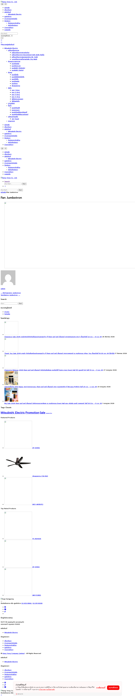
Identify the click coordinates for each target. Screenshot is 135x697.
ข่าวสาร (6, 312)
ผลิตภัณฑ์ (7, 12)
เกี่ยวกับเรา (7, 10)
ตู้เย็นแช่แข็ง (16, 101)
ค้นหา (24, 184)
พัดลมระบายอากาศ (14, 61)
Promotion (32, 413)
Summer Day (49, 413)
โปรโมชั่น (7, 314)
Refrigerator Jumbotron (11, 293)
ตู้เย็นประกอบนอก (17, 99)
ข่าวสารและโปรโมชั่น (10, 19)
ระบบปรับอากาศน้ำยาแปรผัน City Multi (24, 59)
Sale (42, 413)
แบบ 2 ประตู (16, 92)
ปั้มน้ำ (9, 106)
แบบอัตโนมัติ (16, 108)
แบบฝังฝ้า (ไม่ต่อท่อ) (18, 68)
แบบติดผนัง (15, 64)
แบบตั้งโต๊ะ (15, 75)
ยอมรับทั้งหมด (113, 688)
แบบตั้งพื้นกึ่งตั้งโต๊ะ (18, 77)
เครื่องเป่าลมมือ (13, 117)
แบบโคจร (15, 83)
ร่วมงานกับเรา (8, 28)
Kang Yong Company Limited (13, 653)
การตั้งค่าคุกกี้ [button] (100, 688)
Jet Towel (15, 119)
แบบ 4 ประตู (16, 97)
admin (3, 289)
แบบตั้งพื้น (15, 79)
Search (7, 181)
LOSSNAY (11, 103)
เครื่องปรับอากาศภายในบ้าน (20, 53)
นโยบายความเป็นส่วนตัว (47, 689)
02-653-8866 (26, 603)
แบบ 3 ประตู (16, 95)
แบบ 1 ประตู (15, 90)
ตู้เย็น (9, 88)
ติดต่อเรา (7, 21)
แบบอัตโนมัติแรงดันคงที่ (19, 112)
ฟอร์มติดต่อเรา (13, 25)
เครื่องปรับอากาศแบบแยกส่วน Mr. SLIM (25, 57)
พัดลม (10, 72)
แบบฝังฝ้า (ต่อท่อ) (18, 70)
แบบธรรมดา (16, 110)
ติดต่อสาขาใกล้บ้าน (14, 23)
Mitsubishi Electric (14, 14)
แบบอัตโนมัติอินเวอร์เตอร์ (20, 114)
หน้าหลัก (7, 8)
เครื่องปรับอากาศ (13, 50)
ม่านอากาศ (11, 121)
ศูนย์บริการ (7, 16)
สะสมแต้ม (7, 30)
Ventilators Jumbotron (10, 295)
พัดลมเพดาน (16, 86)
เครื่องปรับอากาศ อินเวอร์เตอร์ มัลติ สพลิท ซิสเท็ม (28, 55)
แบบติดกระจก (16, 66)
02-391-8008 (37, 603)
